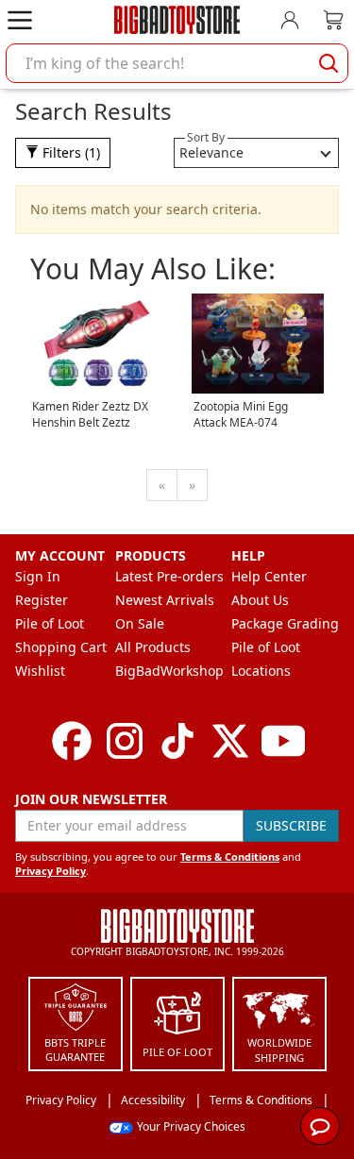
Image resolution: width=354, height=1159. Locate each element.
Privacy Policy (50, 871)
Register (41, 600)
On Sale (139, 623)
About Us (260, 600)
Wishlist (40, 671)
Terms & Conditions (229, 856)
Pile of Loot (49, 623)
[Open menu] (20, 20)
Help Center (269, 576)
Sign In (37, 576)
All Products (153, 647)
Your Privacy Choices (191, 1126)
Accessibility (153, 1100)
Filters (69, 152)
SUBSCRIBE (291, 825)
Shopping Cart (61, 647)
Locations (261, 671)
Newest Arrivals (164, 600)
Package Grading (285, 623)
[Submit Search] (328, 63)
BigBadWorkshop (169, 671)
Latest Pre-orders (169, 576)
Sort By (206, 137)
